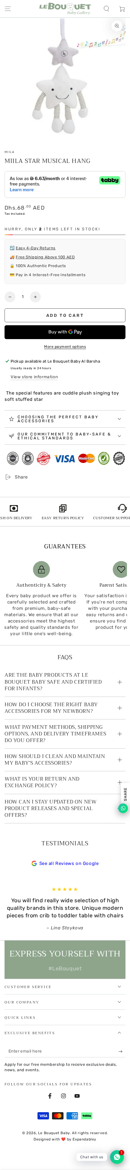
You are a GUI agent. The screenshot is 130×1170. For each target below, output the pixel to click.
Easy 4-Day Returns (36, 248)
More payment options (65, 347)
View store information (34, 376)
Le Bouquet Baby (54, 1133)
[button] (106, 9)
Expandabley (84, 1139)
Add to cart (65, 315)
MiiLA (10, 152)
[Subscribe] (122, 1051)
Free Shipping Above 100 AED (45, 257)
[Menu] (8, 9)
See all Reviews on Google (69, 863)
